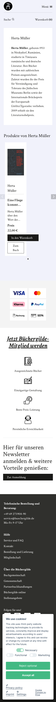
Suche (7, 20)
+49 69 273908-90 (15, 514)
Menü (45, 7)
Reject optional (28, 665)
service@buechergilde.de (19, 518)
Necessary (31, 650)
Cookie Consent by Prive (40, 692)
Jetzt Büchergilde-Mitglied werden (28, 342)
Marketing (44, 655)
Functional (21, 655)
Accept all (28, 675)
